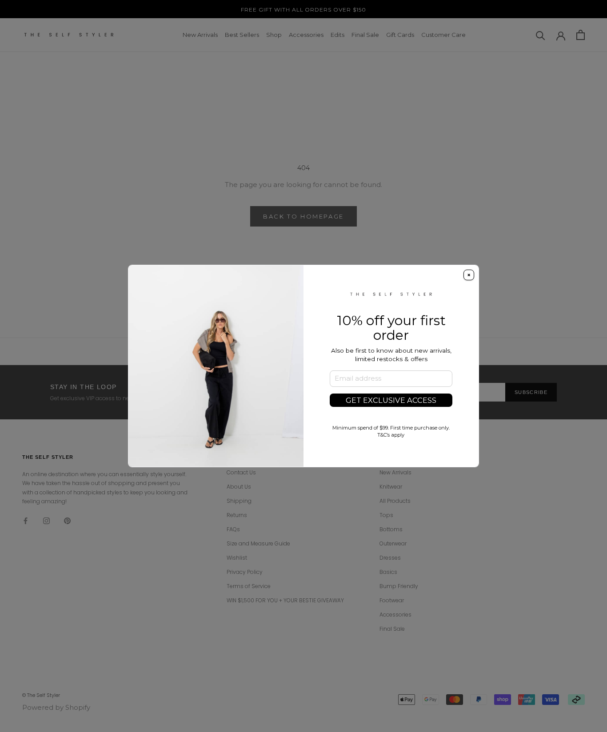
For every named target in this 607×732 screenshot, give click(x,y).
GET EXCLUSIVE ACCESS (391, 400)
